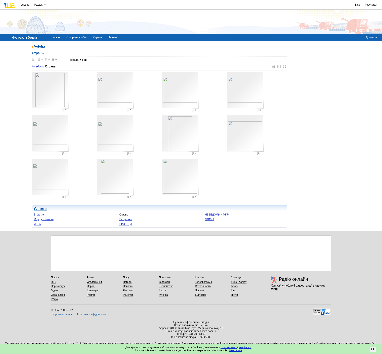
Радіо (54, 298)
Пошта (55, 277)
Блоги (234, 286)
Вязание (39, 214)
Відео (54, 290)
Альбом (37, 66)
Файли (91, 294)
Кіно (233, 290)
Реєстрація (371, 4)
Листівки (128, 290)
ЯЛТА (37, 224)
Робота (91, 277)
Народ (91, 286)
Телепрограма (203, 281)
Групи (234, 294)
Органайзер (58, 294)
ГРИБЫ (209, 219)
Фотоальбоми (203, 286)
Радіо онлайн (293, 279)
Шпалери (92, 290)
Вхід (357, 4)
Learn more (235, 350)
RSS (53, 281)
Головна (24, 4)
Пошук (127, 277)
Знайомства (166, 286)
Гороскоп (164, 281)
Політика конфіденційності (93, 314)
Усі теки (40, 209)
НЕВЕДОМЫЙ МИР (217, 214)
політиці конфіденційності (236, 347)
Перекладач (58, 286)
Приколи (128, 286)
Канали (112, 37)
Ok (373, 349)
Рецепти (128, 294)
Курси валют (239, 281)
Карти (162, 290)
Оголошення (94, 281)
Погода (127, 281)
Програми (165, 277)
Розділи (38, 4)
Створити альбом (76, 37)
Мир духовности (44, 219)
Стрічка (97, 37)
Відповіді (200, 294)
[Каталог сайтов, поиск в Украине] (321, 310)
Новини (199, 290)
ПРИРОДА (125, 224)
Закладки (236, 277)
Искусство (125, 219)
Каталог (200, 277)
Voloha (39, 46)
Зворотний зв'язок (61, 314)
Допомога (371, 37)
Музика (163, 294)
